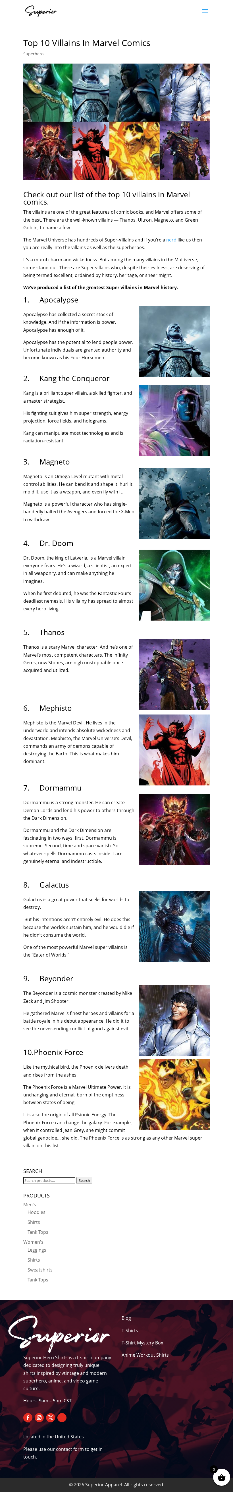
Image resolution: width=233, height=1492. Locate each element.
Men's (29, 1204)
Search (84, 1180)
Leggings (37, 1250)
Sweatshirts (40, 1270)
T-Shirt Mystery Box (142, 1343)
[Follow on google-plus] (61, 1417)
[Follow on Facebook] (27, 1417)
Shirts (34, 1222)
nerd (171, 240)
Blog (126, 1318)
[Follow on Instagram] (39, 1417)
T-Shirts (130, 1330)
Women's (33, 1242)
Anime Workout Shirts (145, 1355)
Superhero (33, 53)
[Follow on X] (50, 1417)
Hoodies (36, 1212)
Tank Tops (38, 1232)
